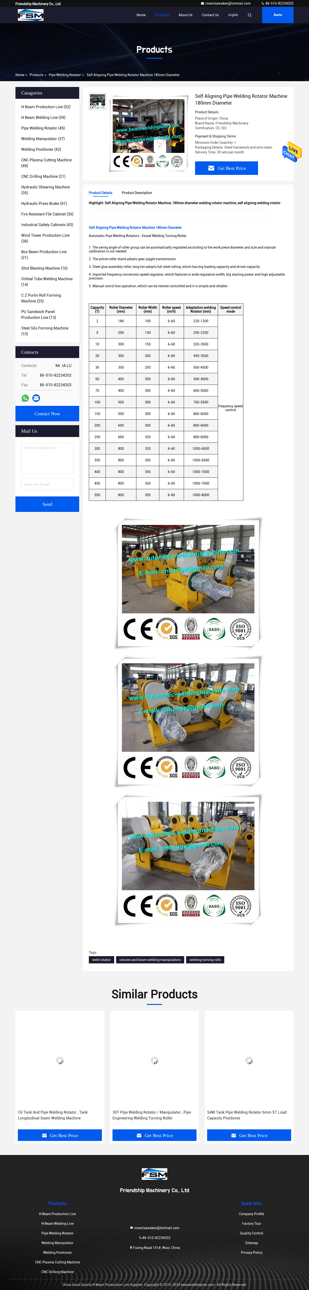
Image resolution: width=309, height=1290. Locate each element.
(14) (47, 282)
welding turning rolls (205, 960)
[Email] (36, 398)
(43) (47, 224)
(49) (46, 163)
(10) (44, 331)
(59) (43, 117)
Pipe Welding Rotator (65, 75)
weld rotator (101, 960)
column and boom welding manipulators (150, 960)
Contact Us (210, 15)
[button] (24, 1077)
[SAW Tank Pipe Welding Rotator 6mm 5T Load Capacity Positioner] (154, 1060)
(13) (38, 314)
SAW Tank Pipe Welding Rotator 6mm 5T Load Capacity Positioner (152, 1115)
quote (278, 15)
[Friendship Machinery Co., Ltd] (30, 15)
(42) (41, 149)
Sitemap (251, 1243)
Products (162, 15)
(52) (45, 107)
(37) (43, 138)
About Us (185, 15)
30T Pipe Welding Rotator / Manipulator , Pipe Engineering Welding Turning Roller (57, 1115)
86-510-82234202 (279, 3)
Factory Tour (251, 1224)
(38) (45, 238)
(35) (45, 190)
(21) (43, 176)
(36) (47, 214)
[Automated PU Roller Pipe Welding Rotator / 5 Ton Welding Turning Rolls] (249, 1060)
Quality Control (251, 1233)
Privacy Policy (251, 1252)
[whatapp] (25, 398)
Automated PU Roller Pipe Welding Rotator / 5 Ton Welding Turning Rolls (246, 1115)
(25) (41, 298)
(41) (44, 203)
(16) (44, 268)
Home (141, 15)
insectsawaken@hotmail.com (228, 3)
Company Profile (251, 1214)
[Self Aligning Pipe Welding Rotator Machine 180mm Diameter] (148, 133)
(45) (43, 128)
